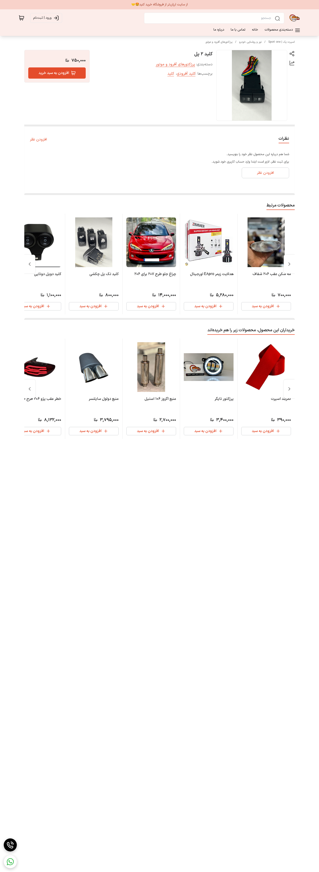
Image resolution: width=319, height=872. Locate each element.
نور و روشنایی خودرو (250, 42)
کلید (170, 74)
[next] (29, 264)
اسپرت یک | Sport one (281, 42)
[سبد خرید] (21, 18)
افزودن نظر (38, 139)
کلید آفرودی (186, 74)
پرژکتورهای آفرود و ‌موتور (218, 42)
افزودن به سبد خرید (54, 73)
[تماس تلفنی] (10, 844)
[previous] (289, 264)
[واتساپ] (10, 861)
